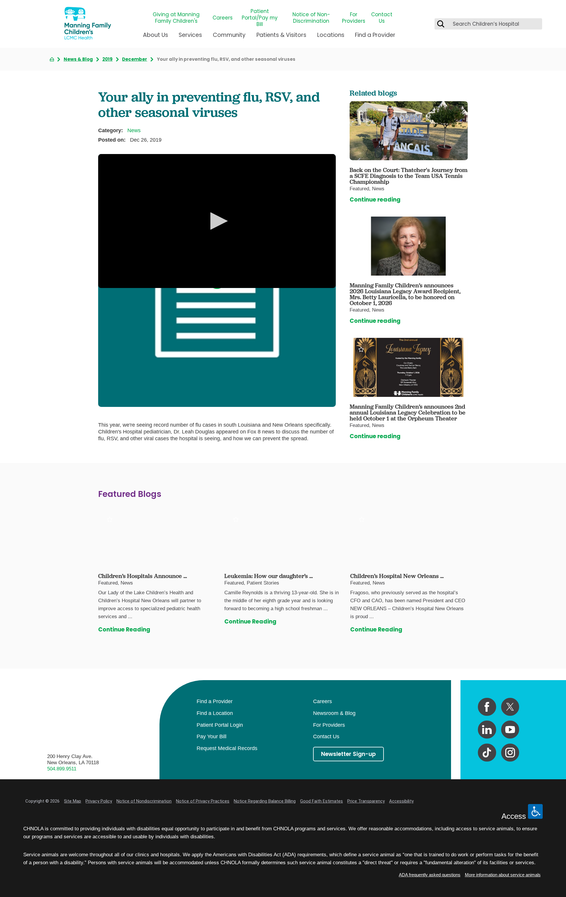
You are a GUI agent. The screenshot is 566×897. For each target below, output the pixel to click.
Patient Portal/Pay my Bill (260, 17)
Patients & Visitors (281, 35)
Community (229, 35)
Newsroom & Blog (334, 713)
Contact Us (381, 17)
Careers (223, 17)
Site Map (72, 801)
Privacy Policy (98, 801)
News (134, 130)
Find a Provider (375, 35)
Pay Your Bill (211, 736)
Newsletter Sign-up (348, 754)
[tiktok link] (487, 753)
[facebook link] (487, 707)
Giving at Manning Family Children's (176, 17)
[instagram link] (510, 753)
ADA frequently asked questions (429, 874)
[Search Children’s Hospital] (440, 23)
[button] (217, 221)
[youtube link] (510, 730)
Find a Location (215, 713)
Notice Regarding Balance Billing (265, 801)
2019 (107, 59)
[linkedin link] (487, 730)
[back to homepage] (52, 59)
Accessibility (401, 801)
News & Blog (78, 59)
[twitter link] (510, 707)
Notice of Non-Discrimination (311, 17)
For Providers (353, 17)
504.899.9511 (61, 769)
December (134, 59)
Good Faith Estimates (321, 801)
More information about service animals (503, 874)
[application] (217, 221)
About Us (155, 35)
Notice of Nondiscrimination (144, 801)
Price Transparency (366, 801)
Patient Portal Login (220, 725)
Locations (330, 35)
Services (190, 35)
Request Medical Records (227, 748)
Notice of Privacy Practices (202, 801)
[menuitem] (155, 37)
